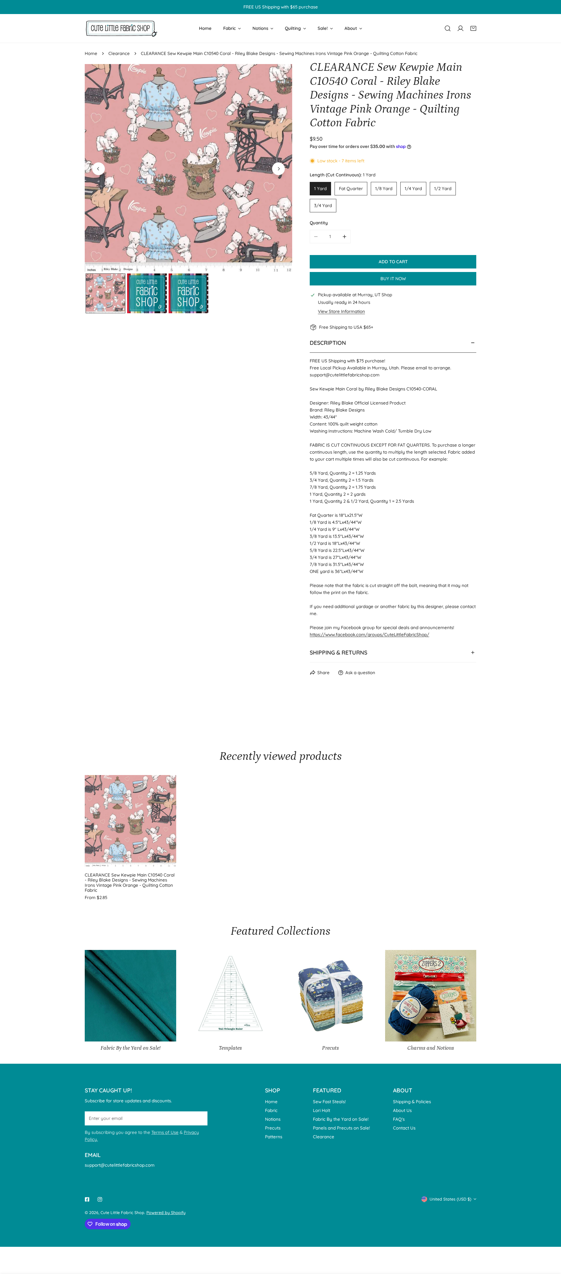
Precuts (272, 1128)
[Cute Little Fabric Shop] (121, 28)
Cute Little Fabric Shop (122, 1212)
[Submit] (200, 1118)
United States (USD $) (450, 1199)
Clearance (119, 53)
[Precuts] (330, 995)
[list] (188, 168)
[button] (473, 28)
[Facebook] (87, 1199)
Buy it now (393, 278)
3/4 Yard (323, 205)
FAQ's (399, 1119)
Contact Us (404, 1128)
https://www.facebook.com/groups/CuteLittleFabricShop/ (369, 634)
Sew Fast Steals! (329, 1101)
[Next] (278, 168)
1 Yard (320, 188)
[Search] (447, 28)
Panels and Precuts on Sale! (341, 1128)
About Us (402, 1110)
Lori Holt (321, 1110)
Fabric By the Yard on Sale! (340, 1119)
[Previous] (98, 168)
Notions (272, 1119)
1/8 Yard (383, 188)
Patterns (273, 1136)
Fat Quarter (351, 188)
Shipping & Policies (412, 1101)
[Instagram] (100, 1199)
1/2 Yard (442, 188)
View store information (341, 311)
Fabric (271, 1110)
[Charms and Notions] (431, 995)
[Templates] (230, 995)
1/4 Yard (413, 188)
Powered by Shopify (166, 1212)
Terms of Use (165, 1132)
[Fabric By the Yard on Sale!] (130, 995)
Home (91, 53)
